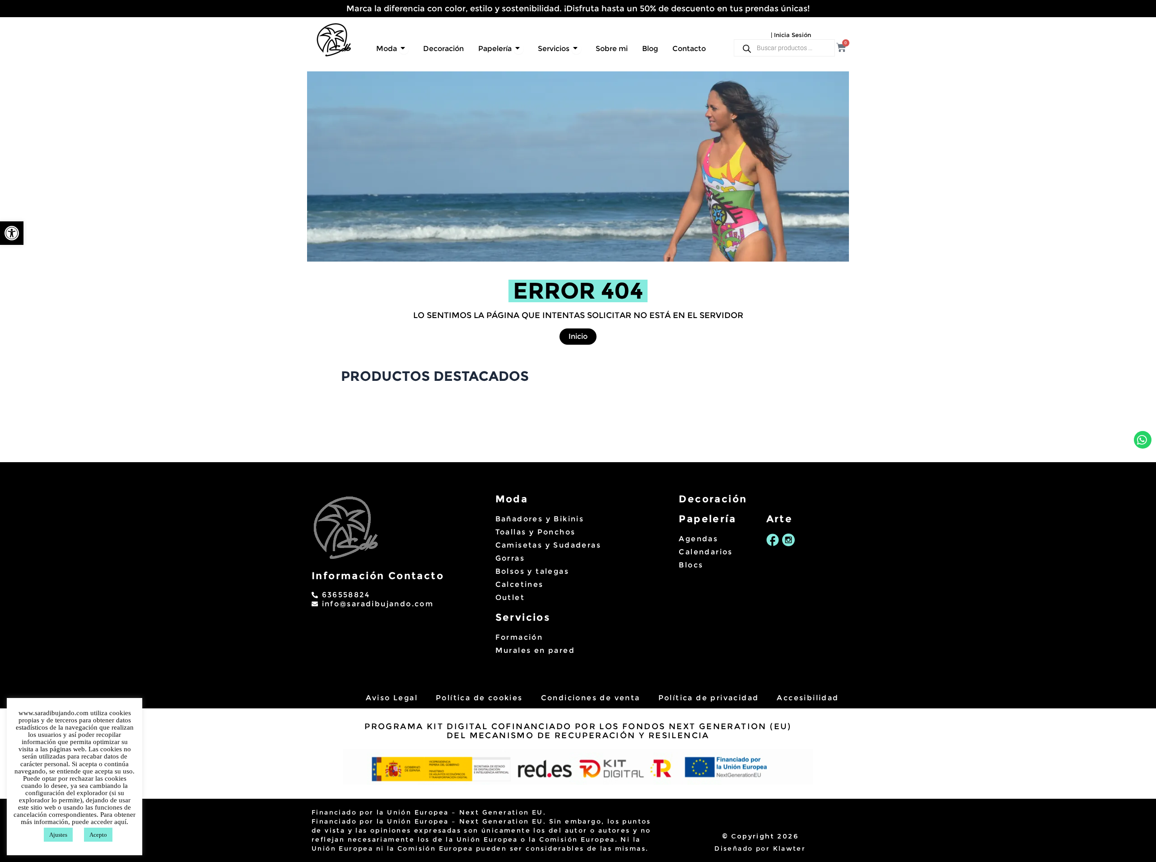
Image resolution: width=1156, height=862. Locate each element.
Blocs (691, 565)
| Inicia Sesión (791, 34)
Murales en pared (535, 650)
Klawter (789, 848)
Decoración (713, 499)
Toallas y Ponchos (535, 532)
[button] (11, 233)
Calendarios (705, 552)
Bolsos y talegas (532, 571)
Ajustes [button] (58, 834)
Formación (519, 637)
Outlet (510, 597)
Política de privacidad (708, 697)
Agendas (698, 538)
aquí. (121, 821)
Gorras (510, 558)
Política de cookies (479, 697)
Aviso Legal (392, 697)
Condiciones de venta (590, 697)
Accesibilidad (808, 697)
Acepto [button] (98, 834)
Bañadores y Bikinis (539, 519)
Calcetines (519, 584)
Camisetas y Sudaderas (548, 545)
